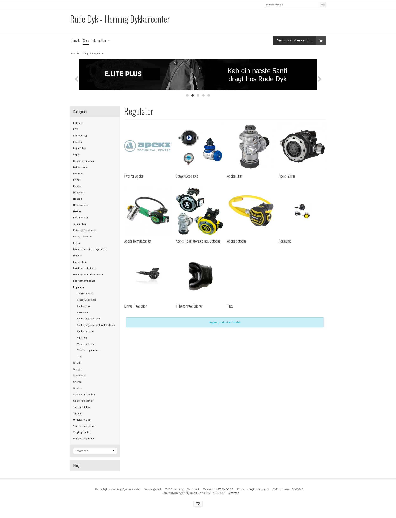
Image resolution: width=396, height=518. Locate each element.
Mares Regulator (86, 344)
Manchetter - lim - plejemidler (90, 249)
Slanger (77, 369)
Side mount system (84, 394)
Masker (77, 255)
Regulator (78, 287)
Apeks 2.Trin (84, 312)
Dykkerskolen (81, 167)
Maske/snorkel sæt (84, 268)
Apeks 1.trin (83, 306)
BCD (75, 129)
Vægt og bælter (81, 432)
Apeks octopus (85, 331)
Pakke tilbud (80, 262)
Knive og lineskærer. (84, 230)
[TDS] (250, 276)
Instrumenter (80, 217)
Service (77, 388)
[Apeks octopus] (250, 211)
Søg (323, 4)
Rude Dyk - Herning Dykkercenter (120, 18)
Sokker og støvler (83, 400)
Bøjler (76, 154)
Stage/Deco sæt (86, 299)
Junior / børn (80, 224)
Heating (77, 198)
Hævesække (80, 205)
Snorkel (77, 381)
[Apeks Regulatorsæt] (147, 211)
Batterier (78, 123)
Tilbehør (77, 413)
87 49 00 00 (225, 489)
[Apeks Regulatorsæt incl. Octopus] (199, 211)
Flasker (77, 186)
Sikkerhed (79, 375)
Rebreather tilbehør (84, 280)
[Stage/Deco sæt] (199, 146)
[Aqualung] (302, 211)
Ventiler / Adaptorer (84, 426)
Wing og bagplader (83, 438)
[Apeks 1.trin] (250, 146)
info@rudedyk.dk (258, 489)
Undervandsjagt (82, 419)
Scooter (77, 363)
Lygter (76, 243)
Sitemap (233, 493)
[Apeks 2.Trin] (302, 146)
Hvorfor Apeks (85, 293)
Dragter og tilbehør (83, 161)
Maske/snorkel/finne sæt (88, 274)
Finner (76, 179)
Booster (77, 142)
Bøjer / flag (79, 148)
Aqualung (82, 337)
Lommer (78, 173)
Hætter (77, 211)
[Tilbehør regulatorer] (199, 276)
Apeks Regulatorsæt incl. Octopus (96, 325)
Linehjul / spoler (82, 236)
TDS (79, 356)
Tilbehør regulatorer (88, 350)
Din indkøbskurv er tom (295, 40)
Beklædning (80, 135)
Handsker (78, 192)
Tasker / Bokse (82, 407)
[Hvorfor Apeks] (147, 146)
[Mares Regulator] (147, 276)
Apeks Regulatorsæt (88, 318)
